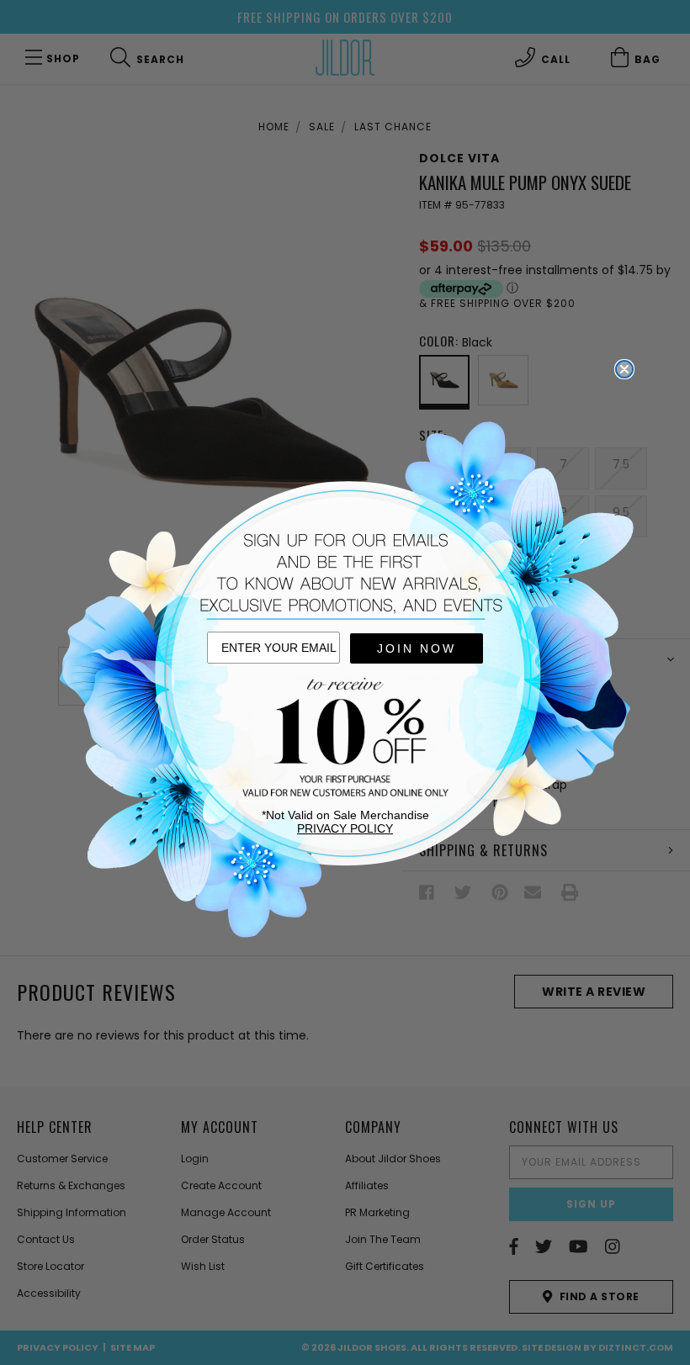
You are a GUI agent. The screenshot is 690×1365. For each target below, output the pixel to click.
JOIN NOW (416, 648)
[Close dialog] (624, 369)
